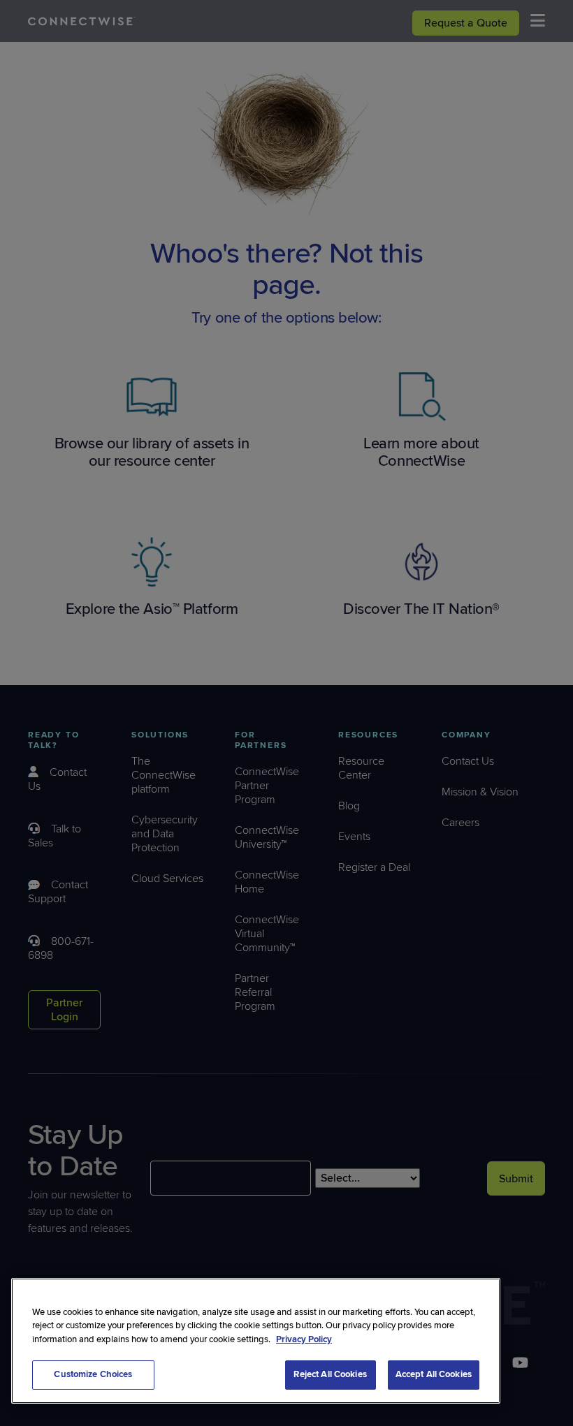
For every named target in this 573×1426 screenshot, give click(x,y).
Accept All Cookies (434, 1374)
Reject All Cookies (329, 1374)
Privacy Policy (304, 1339)
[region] (255, 1341)
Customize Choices (93, 1374)
